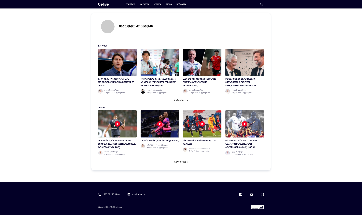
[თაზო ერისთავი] (100, 153)
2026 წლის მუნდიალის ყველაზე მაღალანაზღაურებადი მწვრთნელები (199, 82)
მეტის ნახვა (181, 100)
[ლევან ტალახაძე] (143, 91)
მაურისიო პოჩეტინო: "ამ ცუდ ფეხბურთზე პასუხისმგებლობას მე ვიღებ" (116, 82)
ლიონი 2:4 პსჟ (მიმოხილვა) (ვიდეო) (160, 141)
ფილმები (144, 5)
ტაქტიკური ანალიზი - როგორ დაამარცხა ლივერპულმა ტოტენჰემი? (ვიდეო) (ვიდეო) (241, 144)
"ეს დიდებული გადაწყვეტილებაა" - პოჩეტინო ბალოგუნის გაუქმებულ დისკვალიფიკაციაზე (159, 82)
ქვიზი (169, 5)
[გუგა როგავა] (227, 153)
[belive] (103, 4)
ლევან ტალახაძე (154, 90)
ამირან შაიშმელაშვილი (157, 145)
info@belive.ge (138, 194)
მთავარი (130, 5)
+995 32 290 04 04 (111, 194)
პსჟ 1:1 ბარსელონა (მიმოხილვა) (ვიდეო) (199, 142)
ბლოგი (157, 5)
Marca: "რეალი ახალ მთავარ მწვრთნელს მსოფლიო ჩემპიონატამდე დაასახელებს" (241, 82)
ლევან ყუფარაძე (111, 90)
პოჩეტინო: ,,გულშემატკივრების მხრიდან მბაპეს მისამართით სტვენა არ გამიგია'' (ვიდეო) (117, 144)
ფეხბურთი (120, 93)
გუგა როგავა (237, 152)
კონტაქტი (181, 5)
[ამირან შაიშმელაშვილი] (143, 146)
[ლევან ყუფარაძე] (100, 91)
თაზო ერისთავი (111, 152)
